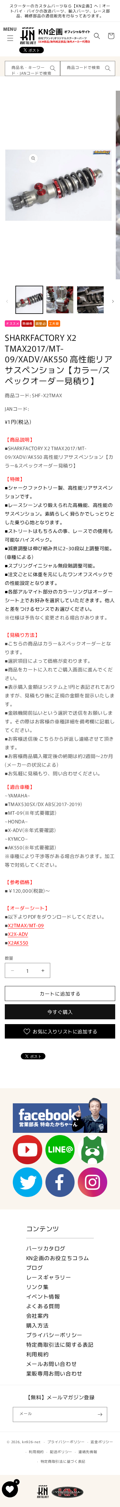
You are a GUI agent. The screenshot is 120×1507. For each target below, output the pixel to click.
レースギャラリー (48, 1277)
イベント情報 (43, 1296)
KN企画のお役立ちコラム (57, 1258)
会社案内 (37, 1315)
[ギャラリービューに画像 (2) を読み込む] (59, 299)
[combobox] (32, 68)
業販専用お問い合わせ (54, 1373)
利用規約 (37, 1354)
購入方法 (37, 1325)
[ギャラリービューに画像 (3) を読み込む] (90, 299)
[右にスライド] (113, 301)
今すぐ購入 (60, 1011)
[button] (10, 38)
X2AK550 (18, 942)
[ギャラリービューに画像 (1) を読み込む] (29, 299)
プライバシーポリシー (54, 1335)
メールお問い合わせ (51, 1364)
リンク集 (37, 1287)
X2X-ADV (18, 933)
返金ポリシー (102, 1441)
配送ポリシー (61, 1451)
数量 (9, 958)
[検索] (53, 68)
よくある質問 (43, 1306)
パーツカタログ (46, 1248)
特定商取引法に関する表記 (60, 1344)
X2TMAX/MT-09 (26, 925)
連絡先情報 (87, 1451)
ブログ (34, 1267)
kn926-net (31, 1441)
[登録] (100, 1414)
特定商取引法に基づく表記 (63, 1461)
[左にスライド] (7, 301)
